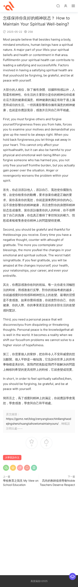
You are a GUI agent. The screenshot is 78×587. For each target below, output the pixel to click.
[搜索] (58, 6)
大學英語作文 (12, 457)
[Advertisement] (39, 530)
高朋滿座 (9, 6)
